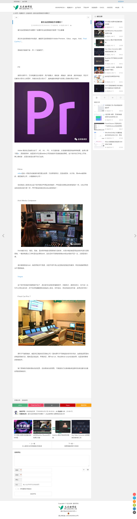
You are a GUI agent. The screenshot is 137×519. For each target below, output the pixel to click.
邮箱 (18, 475)
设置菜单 (121, 1)
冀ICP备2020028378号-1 (68, 511)
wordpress (59, 7)
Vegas (20, 276)
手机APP (86, 7)
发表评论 (55, 25)
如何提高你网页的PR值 (112, 76)
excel (102, 7)
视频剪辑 (83, 405)
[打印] (71, 25)
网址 (17, 480)
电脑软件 (70, 7)
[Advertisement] (52, 387)
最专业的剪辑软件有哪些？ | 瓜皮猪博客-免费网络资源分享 (46, 414)
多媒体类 (29, 13)
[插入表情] (83, 469)
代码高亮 (110, 7)
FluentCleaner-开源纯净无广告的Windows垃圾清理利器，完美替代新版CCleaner (113, 126)
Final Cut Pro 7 (36, 405)
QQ (17, 484)
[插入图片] (87, 469)
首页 (16, 13)
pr (18, 153)
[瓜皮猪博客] (68, 507)
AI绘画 (117, 7)
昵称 (18, 470)
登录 (25, 1)
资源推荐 (94, 7)
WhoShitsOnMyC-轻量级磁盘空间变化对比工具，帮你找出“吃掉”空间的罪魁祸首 (113, 135)
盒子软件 (78, 7)
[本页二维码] (134, 512)
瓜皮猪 (60, 411)
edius (20, 173)
